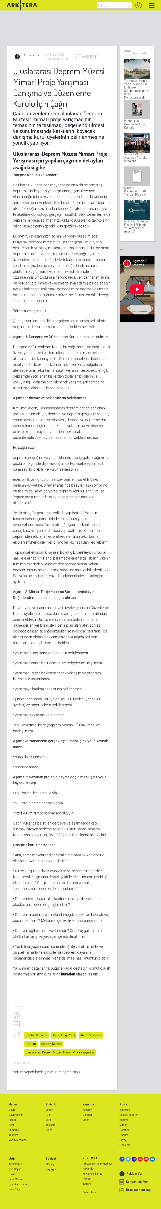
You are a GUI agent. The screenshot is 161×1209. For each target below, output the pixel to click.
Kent (11, 1124)
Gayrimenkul (16, 1114)
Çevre (12, 1109)
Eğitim (49, 1109)
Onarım (123, 1135)
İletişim (87, 1183)
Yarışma (88, 1104)
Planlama (124, 1145)
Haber (13, 1104)
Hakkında (88, 1168)
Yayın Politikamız (92, 1173)
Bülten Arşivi (90, 1192)
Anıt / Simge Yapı (63, 1035)
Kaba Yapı (14, 1189)
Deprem (31, 1043)
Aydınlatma (15, 1164)
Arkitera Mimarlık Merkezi (97, 1163)
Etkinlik (51, 1104)
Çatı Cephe (15, 1169)
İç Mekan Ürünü (18, 1184)
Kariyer (51, 1170)
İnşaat (12, 1119)
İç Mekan (124, 1109)
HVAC (12, 1174)
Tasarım (13, 1135)
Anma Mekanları (91, 1035)
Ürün (12, 1158)
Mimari (123, 1124)
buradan (68, 974)
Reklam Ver (135, 1173)
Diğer (49, 1129)
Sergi (49, 1119)
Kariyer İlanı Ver (137, 1181)
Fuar (48, 1114)
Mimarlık (14, 1129)
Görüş (50, 1164)
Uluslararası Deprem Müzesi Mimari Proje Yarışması (60, 1052)
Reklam (87, 1178)
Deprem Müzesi (51, 1043)
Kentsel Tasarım (128, 1114)
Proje (123, 1104)
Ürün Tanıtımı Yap (138, 1190)
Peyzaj (123, 1140)
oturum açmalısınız (65, 1072)
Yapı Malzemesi (18, 1140)
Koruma (124, 1119)
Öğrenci (87, 1114)
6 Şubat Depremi (36, 1035)
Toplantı (50, 1124)
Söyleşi (51, 1158)
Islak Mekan (16, 1179)
